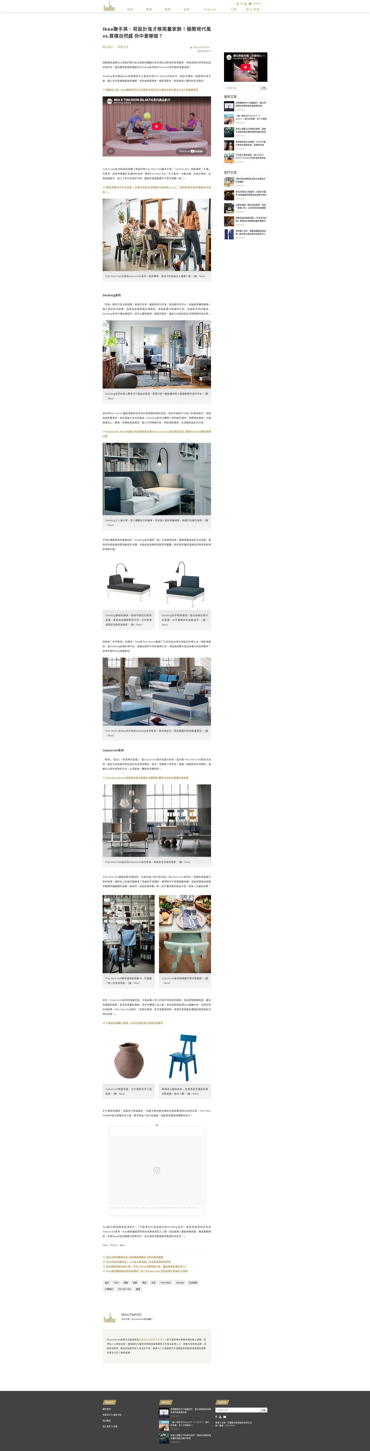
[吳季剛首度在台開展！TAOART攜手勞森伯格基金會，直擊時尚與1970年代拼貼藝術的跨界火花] (229, 145)
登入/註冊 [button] (253, 9)
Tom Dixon (166, 1282)
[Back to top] (360, 1441)
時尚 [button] (130, 9)
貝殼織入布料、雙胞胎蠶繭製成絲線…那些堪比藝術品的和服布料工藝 (251, 233)
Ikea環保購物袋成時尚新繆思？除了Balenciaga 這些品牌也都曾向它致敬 (147, 1271)
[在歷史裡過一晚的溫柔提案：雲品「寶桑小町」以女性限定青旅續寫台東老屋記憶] (229, 208)
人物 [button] (233, 9)
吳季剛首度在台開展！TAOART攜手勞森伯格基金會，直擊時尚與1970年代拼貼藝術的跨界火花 (251, 144)
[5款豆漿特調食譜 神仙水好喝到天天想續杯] (229, 182)
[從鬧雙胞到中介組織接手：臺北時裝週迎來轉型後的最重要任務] (229, 106)
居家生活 (123, 47)
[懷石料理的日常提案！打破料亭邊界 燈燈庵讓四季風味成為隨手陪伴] (229, 195)
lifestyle (180, 1282)
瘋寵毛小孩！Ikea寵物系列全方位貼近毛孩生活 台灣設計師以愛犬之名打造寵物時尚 (152, 89)
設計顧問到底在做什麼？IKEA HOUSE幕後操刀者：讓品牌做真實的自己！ (147, 1266)
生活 (153, 1282)
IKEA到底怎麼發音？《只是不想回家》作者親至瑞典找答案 (138, 1261)
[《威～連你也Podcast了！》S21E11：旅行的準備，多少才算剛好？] (229, 119)
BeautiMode (201, 47)
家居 (126, 1282)
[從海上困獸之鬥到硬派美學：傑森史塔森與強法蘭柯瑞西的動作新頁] (229, 132)
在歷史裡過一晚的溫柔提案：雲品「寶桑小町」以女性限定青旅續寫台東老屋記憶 (251, 207)
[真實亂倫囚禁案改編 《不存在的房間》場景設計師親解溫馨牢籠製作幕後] (229, 221)
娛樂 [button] (149, 9)
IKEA (116, 1282)
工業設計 (109, 1289)
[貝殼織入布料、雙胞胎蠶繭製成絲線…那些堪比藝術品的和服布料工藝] (229, 234)
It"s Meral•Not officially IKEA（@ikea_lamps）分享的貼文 (139, 1208)
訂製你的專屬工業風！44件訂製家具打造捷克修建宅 (134, 1023)
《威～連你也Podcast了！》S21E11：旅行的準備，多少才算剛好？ (251, 118)
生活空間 (193, 1282)
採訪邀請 (107, 1420)
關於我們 (107, 1409)
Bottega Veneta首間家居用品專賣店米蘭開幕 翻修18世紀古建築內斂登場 (147, 777)
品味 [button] (187, 9)
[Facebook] (242, 3)
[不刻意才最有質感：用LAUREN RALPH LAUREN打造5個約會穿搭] (229, 158)
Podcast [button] (210, 9)
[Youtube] (246, 3)
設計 (107, 1282)
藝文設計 (108, 47)
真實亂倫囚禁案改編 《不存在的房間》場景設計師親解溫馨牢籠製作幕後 (251, 220)
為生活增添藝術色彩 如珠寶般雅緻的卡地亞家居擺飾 (134, 1257)
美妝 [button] (168, 9)
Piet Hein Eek (124, 1289)
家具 (144, 1282)
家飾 (135, 1282)
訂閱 (263, 87)
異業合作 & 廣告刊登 (112, 1414)
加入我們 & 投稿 (110, 1426)
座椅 (138, 1289)
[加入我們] (251, 3)
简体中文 (258, 3)
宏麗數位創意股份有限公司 (153, 1339)
